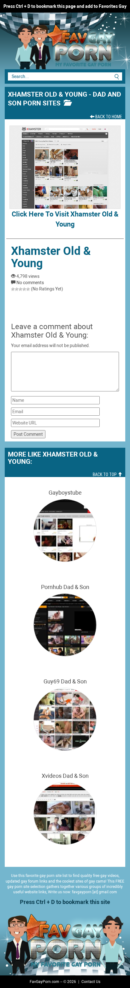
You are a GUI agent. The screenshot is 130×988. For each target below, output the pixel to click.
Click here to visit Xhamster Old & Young (65, 219)
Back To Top (105, 474)
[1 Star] (13, 289)
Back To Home (108, 116)
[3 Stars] (20, 289)
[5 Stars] (28, 289)
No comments (30, 282)
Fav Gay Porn (47, 44)
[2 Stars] (17, 289)
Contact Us (90, 982)
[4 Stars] (24, 289)
